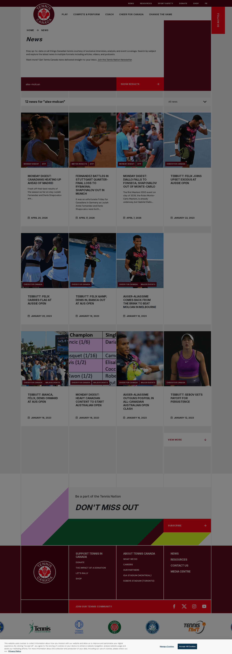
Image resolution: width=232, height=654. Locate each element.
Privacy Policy (14, 651)
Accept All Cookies (187, 646)
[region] (116, 646)
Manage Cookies (167, 646)
